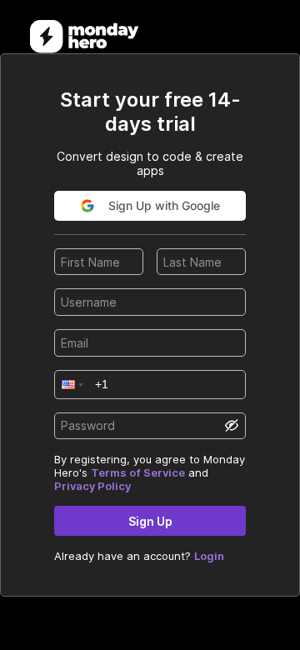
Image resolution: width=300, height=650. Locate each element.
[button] (71, 384)
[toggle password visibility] (231, 425)
